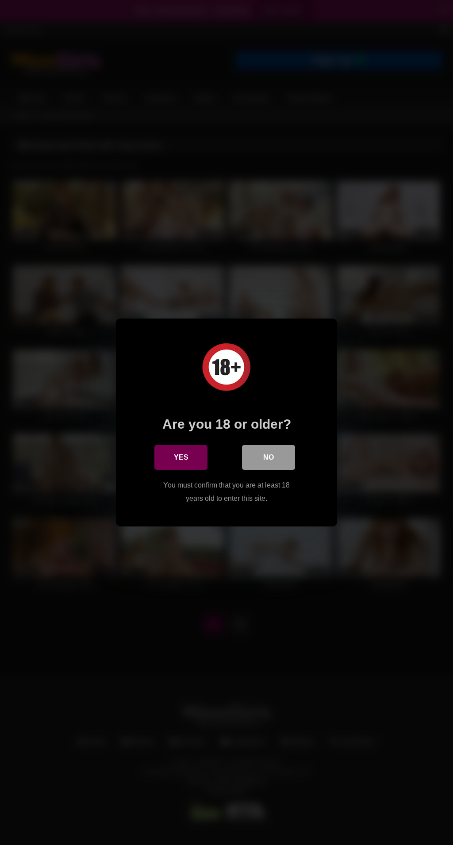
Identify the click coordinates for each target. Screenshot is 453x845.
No (268, 457)
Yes (181, 457)
